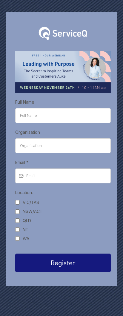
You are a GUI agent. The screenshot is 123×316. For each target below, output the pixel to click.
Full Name (24, 102)
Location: (24, 192)
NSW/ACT (33, 211)
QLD (27, 220)
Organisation (27, 132)
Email (21, 162)
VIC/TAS (31, 202)
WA (26, 238)
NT (26, 229)
